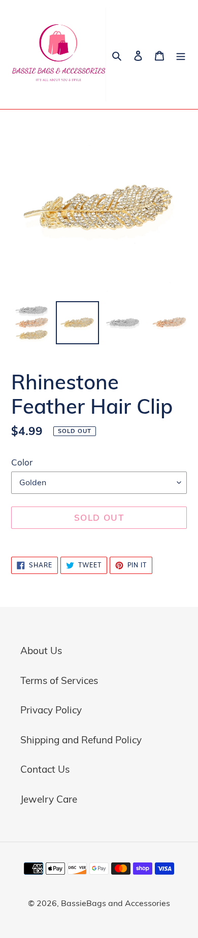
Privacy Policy (51, 710)
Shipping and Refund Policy (81, 740)
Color (21, 462)
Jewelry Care (48, 799)
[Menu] (180, 54)
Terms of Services (59, 680)
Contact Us (45, 769)
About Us (41, 650)
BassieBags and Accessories (115, 903)
